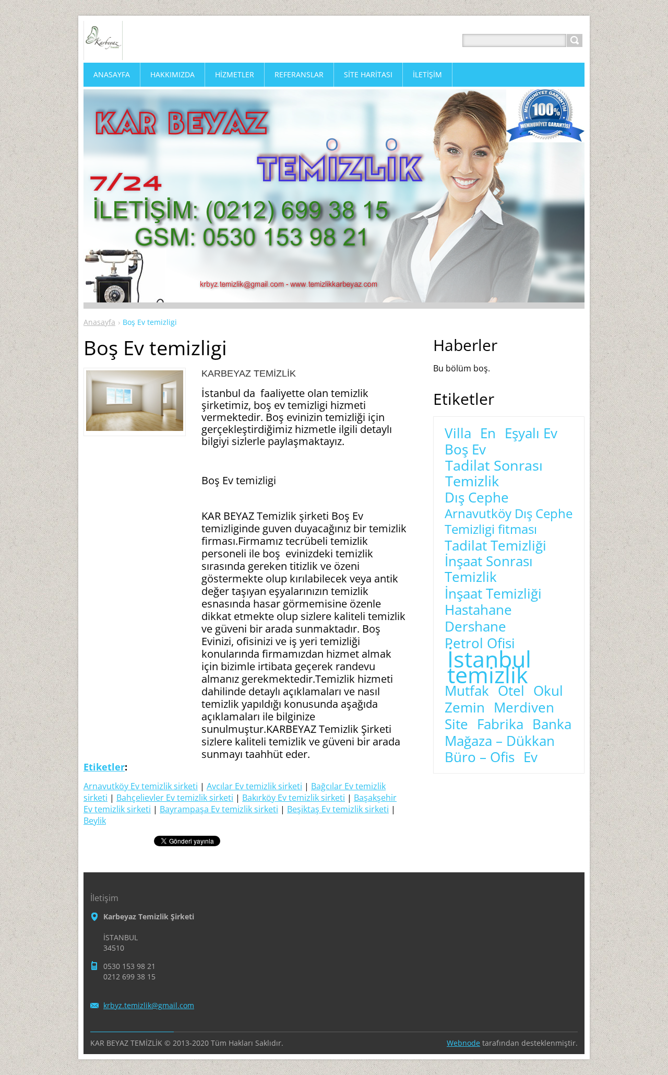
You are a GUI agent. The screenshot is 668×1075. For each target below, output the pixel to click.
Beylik (95, 820)
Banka (551, 724)
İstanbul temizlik (489, 667)
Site (456, 724)
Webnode (463, 1043)
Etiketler (104, 767)
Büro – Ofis (480, 757)
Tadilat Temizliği (495, 546)
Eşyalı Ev (531, 433)
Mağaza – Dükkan (500, 741)
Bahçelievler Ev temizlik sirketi (174, 797)
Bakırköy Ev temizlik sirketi (293, 797)
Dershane (475, 627)
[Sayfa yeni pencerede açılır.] (134, 428)
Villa (458, 433)
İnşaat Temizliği (493, 594)
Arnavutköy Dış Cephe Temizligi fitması (508, 521)
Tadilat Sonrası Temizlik (494, 473)
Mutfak (467, 691)
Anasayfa (99, 322)
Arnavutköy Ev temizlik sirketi (141, 786)
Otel (511, 691)
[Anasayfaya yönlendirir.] (103, 53)
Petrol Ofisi (480, 643)
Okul (548, 691)
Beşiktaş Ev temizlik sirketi (338, 809)
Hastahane (478, 610)
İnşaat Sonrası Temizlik (489, 569)
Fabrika (500, 724)
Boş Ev (465, 450)
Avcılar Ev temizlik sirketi (254, 786)
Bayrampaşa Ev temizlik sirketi (219, 809)
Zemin (465, 708)
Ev (530, 757)
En (488, 433)
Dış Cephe (477, 498)
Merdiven (524, 708)
